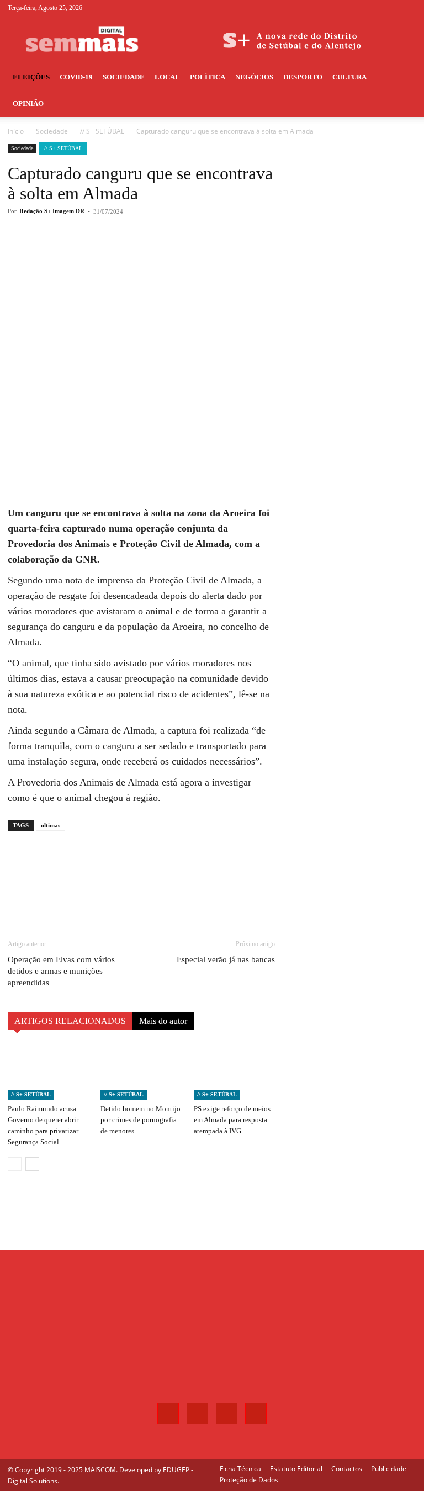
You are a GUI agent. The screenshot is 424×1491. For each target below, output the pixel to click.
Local (167, 77)
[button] (403, 77)
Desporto (302, 77)
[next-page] (32, 1164)
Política (207, 77)
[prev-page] (15, 1164)
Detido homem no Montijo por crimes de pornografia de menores (140, 1120)
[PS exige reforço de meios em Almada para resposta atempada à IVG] (234, 1072)
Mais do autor (163, 1021)
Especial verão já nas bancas (226, 959)
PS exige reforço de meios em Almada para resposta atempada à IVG (232, 1120)
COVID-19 (76, 77)
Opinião (28, 103)
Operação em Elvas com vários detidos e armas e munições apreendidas (61, 971)
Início (16, 131)
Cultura (349, 77)
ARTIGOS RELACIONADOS (70, 1021)
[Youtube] (408, 7)
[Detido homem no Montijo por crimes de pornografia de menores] (141, 1072)
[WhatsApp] (164, 256)
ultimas (50, 825)
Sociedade (124, 77)
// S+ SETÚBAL (102, 131)
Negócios (254, 77)
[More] (190, 256)
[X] (389, 7)
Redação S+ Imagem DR (51, 211)
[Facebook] (353, 7)
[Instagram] (371, 7)
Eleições (31, 77)
